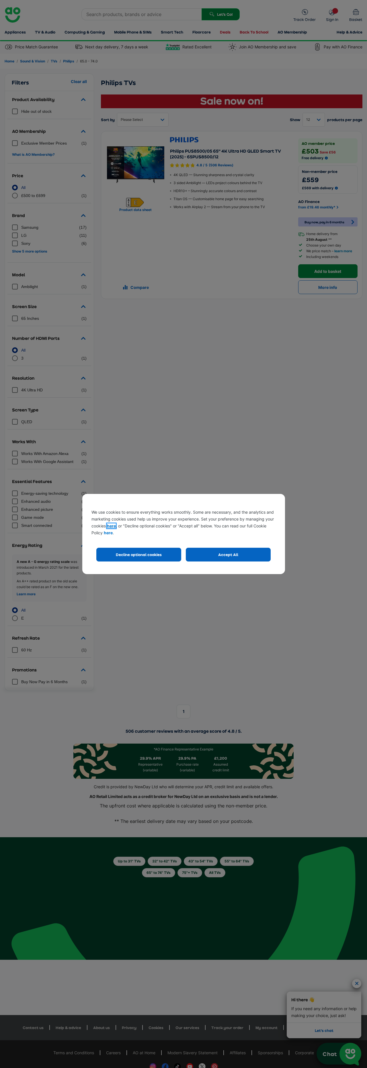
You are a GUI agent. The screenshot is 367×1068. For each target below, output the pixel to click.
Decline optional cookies (139, 554)
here (111, 525)
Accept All (228, 554)
